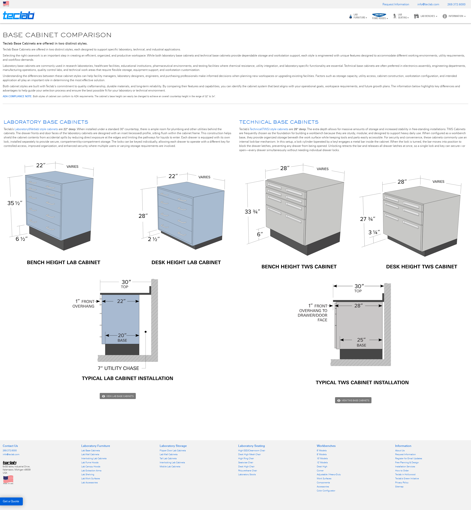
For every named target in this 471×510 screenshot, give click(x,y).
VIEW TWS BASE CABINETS (355, 400)
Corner (320, 470)
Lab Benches (428, 16)
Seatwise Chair (245, 462)
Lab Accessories (89, 482)
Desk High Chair (246, 466)
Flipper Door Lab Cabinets (173, 450)
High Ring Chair (246, 458)
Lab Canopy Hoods (90, 466)
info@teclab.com (428, 4)
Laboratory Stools (247, 474)
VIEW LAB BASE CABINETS (120, 396)
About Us (400, 450)
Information (456, 16)
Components (323, 482)
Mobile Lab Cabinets (170, 466)
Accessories (323, 486)
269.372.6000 (456, 4)
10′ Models (322, 458)
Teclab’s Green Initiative (407, 478)
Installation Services (405, 466)
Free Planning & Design (407, 462)
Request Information (396, 4)
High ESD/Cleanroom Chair (251, 450)
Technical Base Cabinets (278, 122)
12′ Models (322, 462)
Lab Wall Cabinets (90, 454)
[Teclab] (17, 15)
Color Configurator (326, 490)
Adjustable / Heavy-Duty (329, 474)
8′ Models (322, 454)
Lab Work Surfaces (90, 478)
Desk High (322, 466)
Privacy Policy (401, 482)
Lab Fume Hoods (89, 462)
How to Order (402, 470)
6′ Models (322, 450)
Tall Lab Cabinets (168, 458)
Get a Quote (11, 501)
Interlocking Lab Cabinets (94, 458)
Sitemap (399, 486)
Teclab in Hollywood (405, 474)
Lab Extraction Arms (91, 470)
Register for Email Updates (408, 458)
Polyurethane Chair (247, 470)
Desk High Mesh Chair (249, 454)
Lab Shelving (87, 474)
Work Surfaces (324, 478)
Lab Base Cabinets (90, 450)
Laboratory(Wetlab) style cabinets (36, 129)
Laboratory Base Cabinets (46, 122)
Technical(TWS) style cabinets (269, 129)
